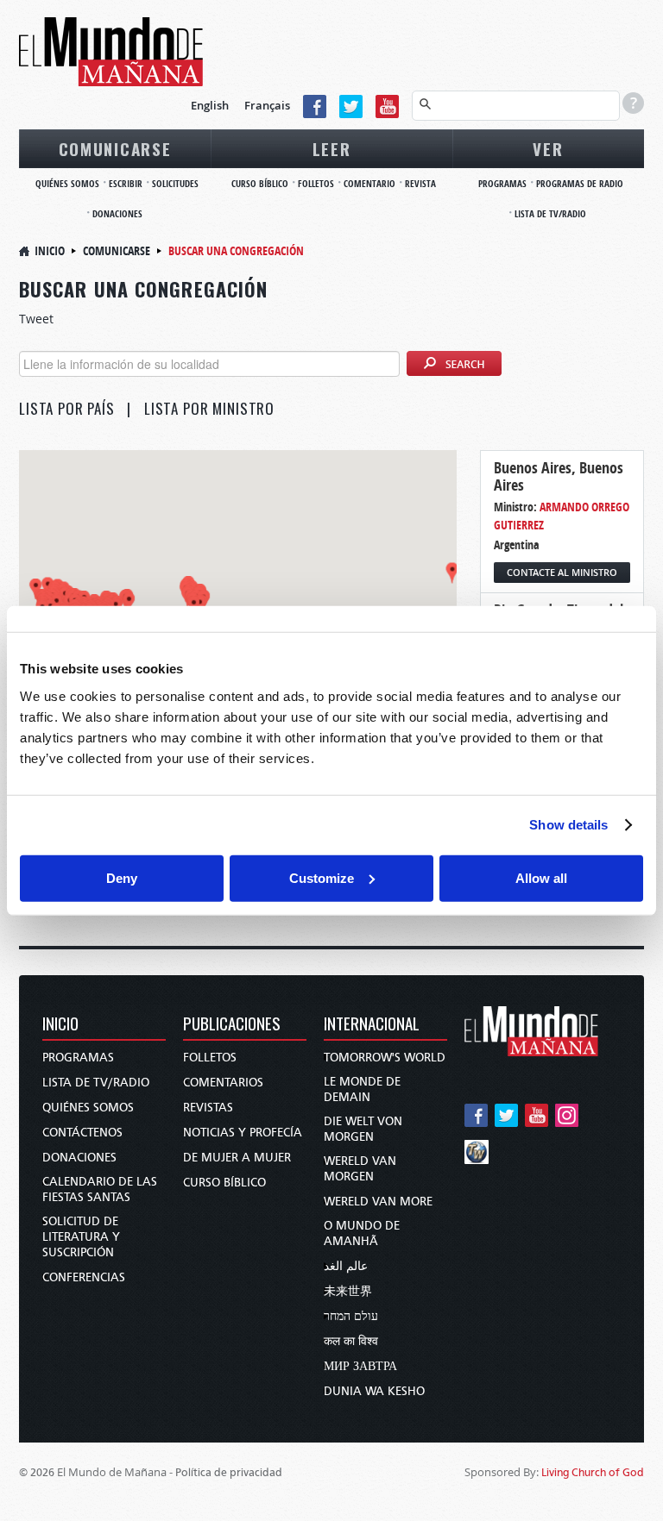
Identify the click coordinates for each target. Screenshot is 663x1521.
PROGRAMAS (502, 183)
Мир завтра (360, 1366)
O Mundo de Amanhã (362, 1233)
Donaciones (79, 1157)
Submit (454, 365)
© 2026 (36, 1472)
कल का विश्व (351, 1341)
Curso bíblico (224, 1182)
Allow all (541, 877)
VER (548, 148)
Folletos (210, 1057)
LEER (332, 148)
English (210, 105)
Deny (121, 877)
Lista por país (67, 408)
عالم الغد (346, 1266)
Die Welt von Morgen (363, 1129)
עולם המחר (351, 1316)
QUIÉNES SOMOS (67, 183)
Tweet (36, 318)
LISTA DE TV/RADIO (550, 213)
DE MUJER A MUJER (237, 1157)
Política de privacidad (228, 1472)
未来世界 (348, 1291)
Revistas (208, 1107)
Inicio (50, 250)
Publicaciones (232, 1025)
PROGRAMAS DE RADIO (579, 183)
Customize (321, 877)
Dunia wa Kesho (374, 1391)
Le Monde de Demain (362, 1089)
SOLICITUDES (175, 183)
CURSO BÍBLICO (259, 183)
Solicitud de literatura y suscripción (81, 1237)
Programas (78, 1057)
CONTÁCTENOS (82, 1132)
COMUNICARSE (115, 148)
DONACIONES (117, 213)
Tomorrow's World (384, 1057)
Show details (568, 824)
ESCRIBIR (125, 183)
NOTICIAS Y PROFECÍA (242, 1132)
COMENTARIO (369, 183)
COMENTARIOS (223, 1082)
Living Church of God (592, 1472)
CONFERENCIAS (83, 1277)
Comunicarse (116, 250)
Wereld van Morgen (360, 1169)
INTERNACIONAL (372, 1025)
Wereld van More (378, 1201)
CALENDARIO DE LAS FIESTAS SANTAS (99, 1189)
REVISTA (420, 183)
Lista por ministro (209, 408)
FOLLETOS (316, 183)
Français (267, 105)
